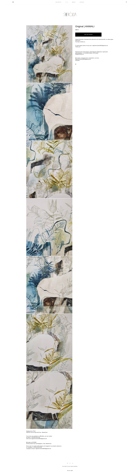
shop (66, 2)
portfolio (58, 2)
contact (82, 2)
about (74, 2)
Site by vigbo (70, 470)
